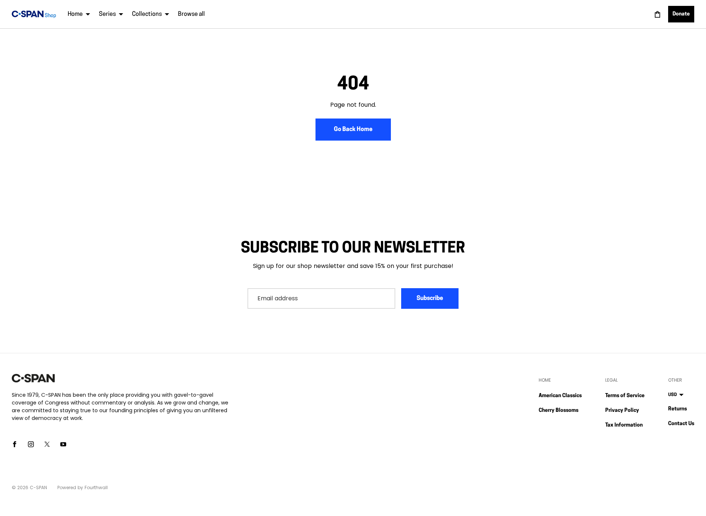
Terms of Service (625, 396)
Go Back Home (353, 129)
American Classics (560, 396)
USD (672, 395)
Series (107, 14)
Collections (147, 14)
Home (75, 14)
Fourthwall (96, 487)
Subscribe (430, 298)
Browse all (191, 14)
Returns (677, 409)
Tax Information (624, 425)
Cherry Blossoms (558, 410)
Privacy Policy (622, 410)
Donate (681, 14)
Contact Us (681, 424)
